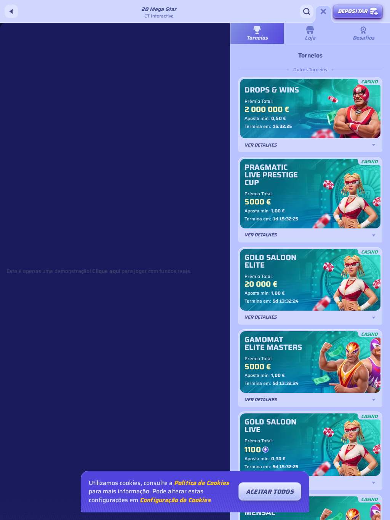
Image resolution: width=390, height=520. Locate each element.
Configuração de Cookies (175, 500)
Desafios (363, 37)
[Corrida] (323, 11)
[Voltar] (11, 11)
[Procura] (306, 11)
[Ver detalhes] (373, 145)
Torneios (257, 37)
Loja (310, 37)
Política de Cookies (201, 483)
